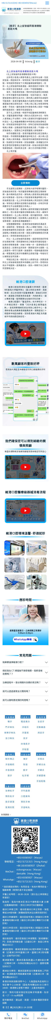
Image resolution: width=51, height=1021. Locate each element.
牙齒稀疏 (9, 764)
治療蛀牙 (9, 791)
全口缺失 (9, 738)
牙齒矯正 (9, 755)
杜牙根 (25, 776)
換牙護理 (9, 802)
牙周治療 (41, 755)
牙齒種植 (9, 717)
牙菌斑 (25, 733)
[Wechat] (25, 1014)
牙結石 (25, 727)
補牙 (25, 759)
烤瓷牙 (41, 733)
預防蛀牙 (9, 796)
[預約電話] (8, 1014)
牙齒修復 (41, 717)
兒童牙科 (9, 786)
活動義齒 (41, 727)
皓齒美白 (25, 722)
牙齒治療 (25, 755)
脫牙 (38, 62)
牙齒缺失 (25, 807)
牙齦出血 (41, 764)
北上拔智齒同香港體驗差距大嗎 (22, 71)
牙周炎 (41, 759)
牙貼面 (25, 749)
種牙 (10, 722)
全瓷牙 (41, 722)
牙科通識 (25, 791)
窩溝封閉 (9, 807)
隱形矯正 (9, 759)
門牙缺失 (9, 727)
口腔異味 (25, 796)
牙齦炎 (41, 770)
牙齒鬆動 (41, 781)
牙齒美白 (25, 717)
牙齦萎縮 (41, 776)
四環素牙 (25, 744)
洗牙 (25, 738)
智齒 (25, 764)
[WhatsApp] (42, 1014)
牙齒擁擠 (9, 770)
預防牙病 (25, 802)
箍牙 (10, 776)
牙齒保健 (25, 786)
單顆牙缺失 (10, 733)
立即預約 (25, 183)
